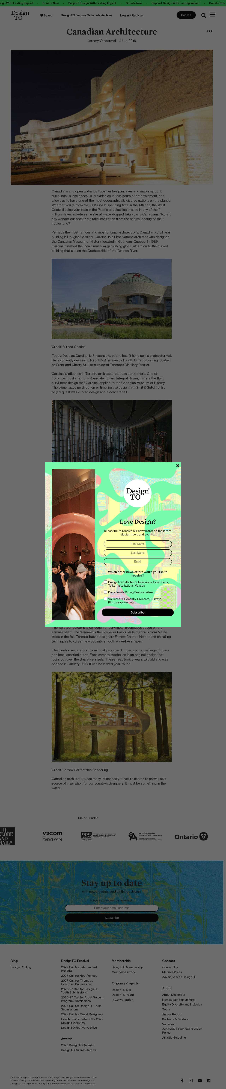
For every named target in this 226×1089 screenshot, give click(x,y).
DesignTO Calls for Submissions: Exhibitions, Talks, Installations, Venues (138, 583)
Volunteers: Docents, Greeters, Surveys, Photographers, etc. (135, 600)
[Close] (178, 465)
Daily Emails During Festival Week (130, 592)
